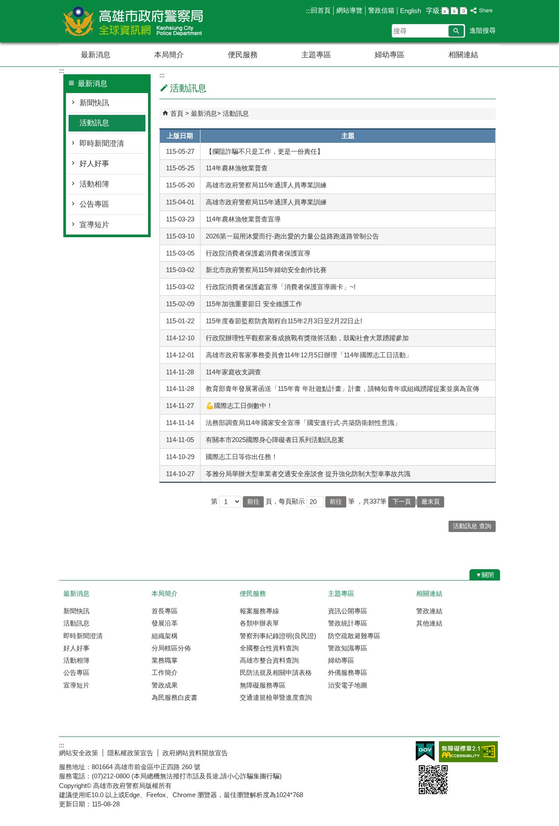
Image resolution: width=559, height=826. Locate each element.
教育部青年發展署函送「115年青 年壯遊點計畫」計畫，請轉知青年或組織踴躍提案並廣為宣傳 (342, 388)
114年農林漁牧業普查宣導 (243, 219)
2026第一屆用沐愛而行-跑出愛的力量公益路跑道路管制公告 (292, 236)
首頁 (176, 113)
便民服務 (243, 55)
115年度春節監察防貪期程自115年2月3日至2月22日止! (284, 321)
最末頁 (430, 501)
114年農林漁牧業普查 (237, 168)
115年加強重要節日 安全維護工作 (254, 304)
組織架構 (165, 635)
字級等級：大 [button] (463, 10)
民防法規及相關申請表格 (276, 672)
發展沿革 (165, 623)
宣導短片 (94, 225)
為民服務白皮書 (174, 697)
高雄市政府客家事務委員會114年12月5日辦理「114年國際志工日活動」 (309, 355)
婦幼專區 (389, 55)
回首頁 (321, 10)
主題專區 (316, 55)
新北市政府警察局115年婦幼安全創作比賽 (266, 269)
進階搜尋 (482, 30)
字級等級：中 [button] (454, 11)
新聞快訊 (94, 103)
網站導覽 (349, 10)
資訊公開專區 (347, 611)
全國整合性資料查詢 (269, 648)
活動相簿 (94, 184)
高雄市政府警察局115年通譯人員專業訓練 (266, 185)
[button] (456, 31)
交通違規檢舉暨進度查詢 (276, 697)
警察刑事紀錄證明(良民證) (278, 635)
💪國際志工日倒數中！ (239, 405)
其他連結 (429, 623)
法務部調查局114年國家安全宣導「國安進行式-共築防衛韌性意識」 (303, 422)
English (410, 10)
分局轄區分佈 (171, 648)
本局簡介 (169, 55)
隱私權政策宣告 (130, 753)
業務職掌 (165, 660)
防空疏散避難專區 (354, 635)
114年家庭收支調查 (233, 372)
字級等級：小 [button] (445, 10)
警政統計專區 (347, 623)
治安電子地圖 (347, 685)
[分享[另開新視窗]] (482, 11)
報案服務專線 (259, 611)
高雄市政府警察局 (133, 21)
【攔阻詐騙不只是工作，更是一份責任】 (265, 151)
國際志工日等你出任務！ (242, 456)
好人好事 (94, 163)
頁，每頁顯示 (285, 501)
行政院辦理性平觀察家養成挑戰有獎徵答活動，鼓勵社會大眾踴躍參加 (307, 338)
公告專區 (94, 204)
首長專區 (165, 611)
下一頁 (402, 501)
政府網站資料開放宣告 (195, 753)
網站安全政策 (78, 753)
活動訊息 (94, 123)
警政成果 (165, 685)
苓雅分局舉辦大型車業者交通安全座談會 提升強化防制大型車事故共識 (308, 473)
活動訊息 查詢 (472, 526)
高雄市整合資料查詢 (269, 660)
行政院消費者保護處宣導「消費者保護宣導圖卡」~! (280, 286)
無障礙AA (468, 751)
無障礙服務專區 (263, 685)
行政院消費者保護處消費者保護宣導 (258, 253)
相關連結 (463, 55)
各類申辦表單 (259, 623)
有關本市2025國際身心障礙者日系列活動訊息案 (275, 439)
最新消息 (95, 55)
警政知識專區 (347, 648)
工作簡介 (165, 672)
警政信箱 (381, 10)
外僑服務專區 (347, 672)
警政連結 (429, 611)
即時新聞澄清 (101, 143)
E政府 (425, 751)
